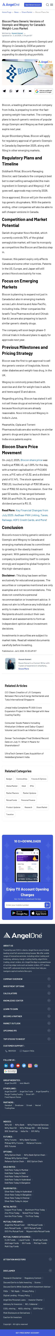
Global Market (11, 786)
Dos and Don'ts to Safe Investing (17, 1282)
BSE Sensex (43, 1128)
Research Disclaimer (12, 1278)
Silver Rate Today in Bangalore (18, 1194)
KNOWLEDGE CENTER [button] (13, 1000)
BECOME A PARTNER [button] (12, 1016)
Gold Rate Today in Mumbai (16, 1170)
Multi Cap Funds (12, 1246)
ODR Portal (37, 1308)
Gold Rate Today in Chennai (16, 1176)
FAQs (5, 1291)
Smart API (30, 1094)
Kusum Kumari (17, 33)
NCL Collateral (31, 1304)
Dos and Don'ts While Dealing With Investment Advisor (27, 1286)
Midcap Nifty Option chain (16, 1158)
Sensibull (8, 1105)
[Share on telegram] (4, 91)
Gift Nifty (35, 1131)
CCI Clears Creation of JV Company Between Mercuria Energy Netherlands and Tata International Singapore (27, 696)
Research (28, 807)
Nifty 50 (8, 1124)
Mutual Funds (11, 800)
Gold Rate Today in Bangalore (17, 1182)
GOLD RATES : (9, 1167)
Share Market (41, 807)
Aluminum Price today (35, 1209)
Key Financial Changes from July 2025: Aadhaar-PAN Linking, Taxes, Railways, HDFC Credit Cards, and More (25, 515)
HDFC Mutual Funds (32, 1228)
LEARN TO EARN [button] (10, 1009)
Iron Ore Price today (13, 1216)
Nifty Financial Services (38, 1124)
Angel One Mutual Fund (14, 1225)
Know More (24, 668)
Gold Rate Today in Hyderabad (18, 1179)
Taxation (10, 814)
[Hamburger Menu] (51, 4)
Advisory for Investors (12, 1304)
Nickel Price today (30, 1213)
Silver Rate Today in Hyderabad (18, 1191)
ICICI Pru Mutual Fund (14, 1231)
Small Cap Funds (40, 1240)
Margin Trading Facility (14, 1094)
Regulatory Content (32, 1278)
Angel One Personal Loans (14, 1300)
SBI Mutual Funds (35, 1225)
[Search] (47, 4)
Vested (38, 1105)
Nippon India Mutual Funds (38, 1231)
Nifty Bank (19, 1124)
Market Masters (12, 793)
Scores (37, 1282)
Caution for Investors (12, 1317)
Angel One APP (11, 1091)
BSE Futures (10, 1146)
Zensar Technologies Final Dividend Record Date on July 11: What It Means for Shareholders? (27, 742)
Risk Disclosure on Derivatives (16, 1313)
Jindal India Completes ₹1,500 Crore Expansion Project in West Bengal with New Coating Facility (27, 711)
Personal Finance (28, 800)
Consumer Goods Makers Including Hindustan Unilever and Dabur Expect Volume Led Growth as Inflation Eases (24, 726)
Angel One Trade (26, 1091)
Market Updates (29, 793)
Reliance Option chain (14, 1161)
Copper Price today (13, 1209)
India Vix (24, 1131)
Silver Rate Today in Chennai (17, 1198)
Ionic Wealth (25, 1083)
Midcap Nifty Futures (14, 1143)
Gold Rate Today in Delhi (15, 1173)
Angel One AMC (11, 1083)
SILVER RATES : (10, 1188)
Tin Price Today (32, 1216)
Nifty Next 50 (11, 1128)
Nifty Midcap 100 (27, 1128)
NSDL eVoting (24, 1308)
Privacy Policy (28, 1291)
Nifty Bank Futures (28, 1139)
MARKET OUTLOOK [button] (11, 1023)
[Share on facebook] (23, 91)
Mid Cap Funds (40, 1243)
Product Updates (13, 807)
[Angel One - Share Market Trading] (11, 5)
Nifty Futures (11, 1139)
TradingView (10, 1108)
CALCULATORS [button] (10, 993)
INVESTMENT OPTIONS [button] (13, 986)
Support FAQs (28, 1051)
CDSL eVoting (9, 1308)
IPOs (32, 786)
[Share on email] (30, 91)
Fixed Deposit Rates (13, 1097)
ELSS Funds (10, 1240)
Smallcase (19, 1105)
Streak (29, 1105)
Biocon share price (31, 460)
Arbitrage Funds (12, 1243)
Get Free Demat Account (27, 1333)
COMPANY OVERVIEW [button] (12, 979)
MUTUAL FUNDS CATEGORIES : (17, 1237)
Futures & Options (39, 779)
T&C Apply (15, 1291)
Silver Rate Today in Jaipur (16, 1201)
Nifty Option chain (13, 1155)
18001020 (12, 1051)
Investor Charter (35, 1300)
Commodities (21, 779)
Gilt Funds (26, 1243)
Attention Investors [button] (14, 1259)
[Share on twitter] (17, 91)
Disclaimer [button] (9, 1270)
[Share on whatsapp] (10, 91)
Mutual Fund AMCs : (13, 1221)
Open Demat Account (33, 5)
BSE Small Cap (11, 1131)
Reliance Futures (33, 1143)
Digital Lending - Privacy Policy (16, 1295)
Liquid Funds (24, 1240)
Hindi (24, 786)
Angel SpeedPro (42, 1091)
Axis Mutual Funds (13, 1228)
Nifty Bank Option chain (34, 1155)
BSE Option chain (35, 1161)
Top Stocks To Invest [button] (14, 1039)
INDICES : (7, 1121)
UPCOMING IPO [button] (10, 1030)
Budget (9, 779)
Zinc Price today (12, 1213)
